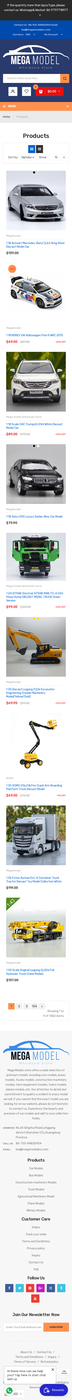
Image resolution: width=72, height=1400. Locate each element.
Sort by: (13, 157)
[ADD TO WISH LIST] (42, 248)
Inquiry (36, 1255)
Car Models (36, 1168)
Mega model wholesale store (24, 416)
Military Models (36, 1210)
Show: (43, 157)
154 (34, 1006)
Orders (36, 1227)
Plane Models (36, 1203)
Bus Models (36, 1175)
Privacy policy (36, 1248)
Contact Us (36, 1262)
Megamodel (13, 235)
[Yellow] (38, 619)
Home (6, 116)
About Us (26, 1352)
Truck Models (36, 1189)
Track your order (36, 1234)
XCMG (9, 778)
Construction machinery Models (36, 1182)
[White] (38, 446)
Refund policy (49, 1362)
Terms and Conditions (36, 1241)
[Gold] (34, 619)
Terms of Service (25, 1362)
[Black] (34, 172)
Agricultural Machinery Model (36, 1196)
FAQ (36, 1269)
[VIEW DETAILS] (34, 248)
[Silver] (38, 172)
